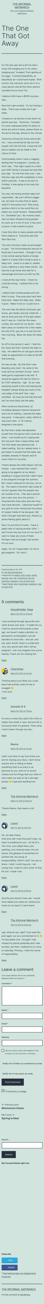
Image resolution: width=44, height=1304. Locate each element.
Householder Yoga (22, 609)
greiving (5, 578)
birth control (26, 575)
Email (5, 1024)
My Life (31, 578)
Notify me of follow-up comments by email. (22, 1063)
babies (17, 575)
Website (5, 1037)
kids (10, 578)
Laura (14, 823)
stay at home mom (27, 581)
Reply (4, 660)
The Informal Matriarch (13, 572)
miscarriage (23, 584)
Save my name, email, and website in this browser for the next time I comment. (21, 1052)
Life (14, 578)
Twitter (10, 1260)
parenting (5, 581)
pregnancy (14, 581)
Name (5, 1010)
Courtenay (17, 668)
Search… (6, 1139)
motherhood (22, 578)
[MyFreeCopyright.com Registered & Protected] (22, 1275)
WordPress (25, 1295)
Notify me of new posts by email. (18, 1074)
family (34, 575)
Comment (7, 983)
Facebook (11, 1267)
